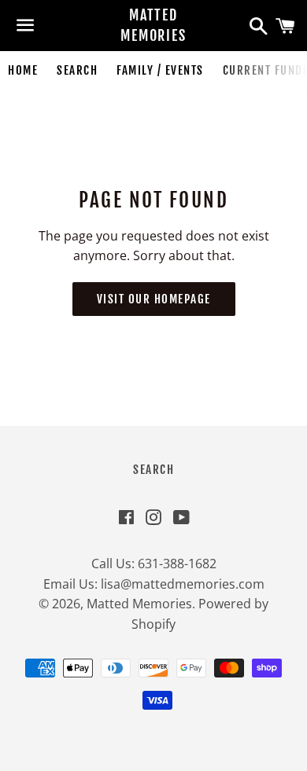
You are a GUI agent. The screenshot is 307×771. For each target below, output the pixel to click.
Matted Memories (153, 24)
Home (23, 70)
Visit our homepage (154, 299)
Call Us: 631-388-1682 (153, 563)
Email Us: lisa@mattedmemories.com (153, 584)
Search (77, 70)
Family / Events (160, 70)
